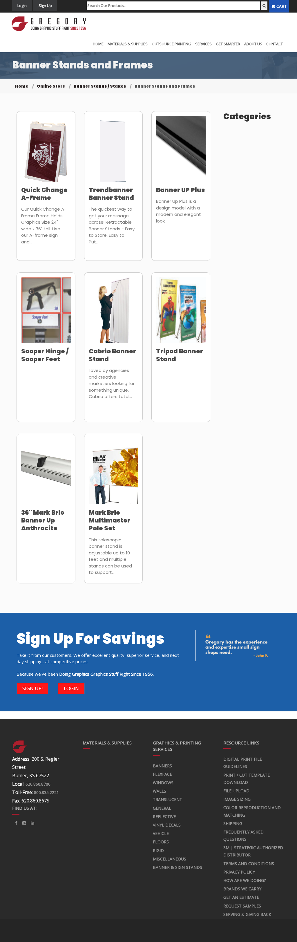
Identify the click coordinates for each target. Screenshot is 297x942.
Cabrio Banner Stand (112, 355)
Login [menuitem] (22, 5)
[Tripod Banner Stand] (181, 313)
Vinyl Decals (167, 825)
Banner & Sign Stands (177, 867)
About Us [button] (253, 43)
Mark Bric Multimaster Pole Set (109, 520)
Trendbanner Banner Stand (111, 194)
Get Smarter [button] (228, 43)
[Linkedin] (24, 823)
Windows (163, 782)
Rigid (158, 850)
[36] (46, 474)
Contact (274, 43)
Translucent (167, 799)
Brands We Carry (242, 889)
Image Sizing (237, 799)
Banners (162, 766)
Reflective (164, 816)
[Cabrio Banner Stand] (113, 313)
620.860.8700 (38, 784)
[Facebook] (16, 823)
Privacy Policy (239, 872)
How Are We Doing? (244, 880)
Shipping (232, 823)
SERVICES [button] (203, 43)
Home (21, 86)
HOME (98, 43)
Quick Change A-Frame (44, 194)
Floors (161, 842)
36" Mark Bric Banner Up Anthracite (42, 520)
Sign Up (45, 5)
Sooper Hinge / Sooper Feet (44, 355)
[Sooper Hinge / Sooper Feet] (46, 313)
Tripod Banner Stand (179, 355)
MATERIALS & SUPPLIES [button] (128, 43)
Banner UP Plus (180, 190)
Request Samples (242, 906)
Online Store (51, 86)
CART (281, 6)
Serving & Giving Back (247, 914)
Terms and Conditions (248, 863)
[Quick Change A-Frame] (46, 152)
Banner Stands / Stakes (100, 86)
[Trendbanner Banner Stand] (113, 152)
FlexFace (162, 774)
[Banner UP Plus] (181, 152)
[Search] (264, 5)
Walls (159, 791)
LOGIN (71, 688)
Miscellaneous (169, 859)
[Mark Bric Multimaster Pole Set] (113, 474)
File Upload (236, 790)
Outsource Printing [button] (171, 43)
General (162, 808)
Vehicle (161, 833)
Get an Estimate (241, 897)
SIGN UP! (32, 688)
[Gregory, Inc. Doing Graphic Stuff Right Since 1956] (51, 24)
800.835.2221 (46, 792)
